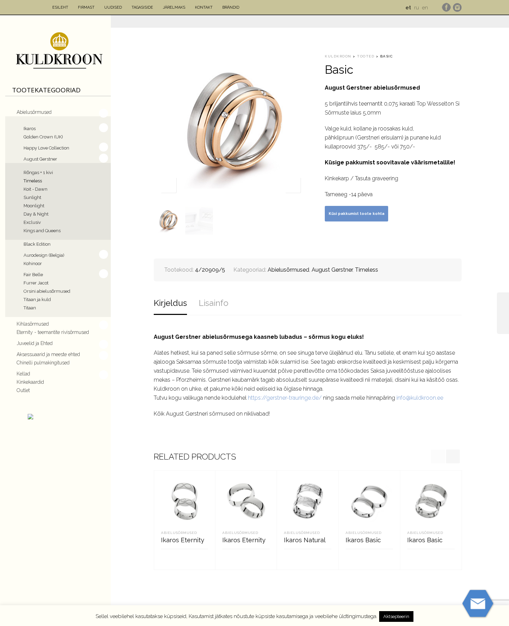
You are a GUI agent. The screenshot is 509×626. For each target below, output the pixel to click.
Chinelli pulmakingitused (43, 362)
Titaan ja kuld (37, 299)
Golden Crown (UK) (43, 136)
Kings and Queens (42, 230)
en (425, 7)
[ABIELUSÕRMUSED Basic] (503, 313)
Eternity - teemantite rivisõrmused (53, 332)
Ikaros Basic (363, 540)
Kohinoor (33, 263)
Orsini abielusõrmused (47, 291)
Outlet (23, 390)
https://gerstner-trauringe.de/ (285, 397)
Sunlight (32, 197)
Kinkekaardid (30, 382)
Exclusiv (32, 222)
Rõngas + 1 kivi (38, 172)
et (408, 7)
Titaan (30, 307)
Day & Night (36, 214)
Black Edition (37, 244)
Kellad (23, 373)
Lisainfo (214, 303)
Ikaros (30, 128)
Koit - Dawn (35, 189)
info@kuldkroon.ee (419, 397)
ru (416, 7)
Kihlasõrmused (33, 324)
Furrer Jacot (36, 282)
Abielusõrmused (34, 112)
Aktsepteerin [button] (396, 616)
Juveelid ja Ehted (35, 343)
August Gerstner (40, 159)
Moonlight (34, 205)
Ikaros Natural (304, 540)
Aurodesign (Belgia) (44, 255)
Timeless (33, 180)
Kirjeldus (170, 303)
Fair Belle (33, 274)
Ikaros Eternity (182, 540)
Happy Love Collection (46, 148)
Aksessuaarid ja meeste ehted (48, 354)
